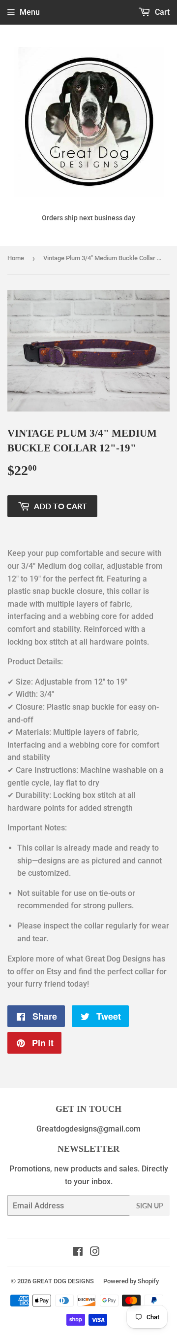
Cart (161, 12)
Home (15, 258)
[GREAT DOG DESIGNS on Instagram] (95, 1252)
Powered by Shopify (131, 1281)
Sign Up (149, 1205)
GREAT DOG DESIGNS (63, 1281)
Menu (30, 12)
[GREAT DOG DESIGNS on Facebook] (78, 1252)
